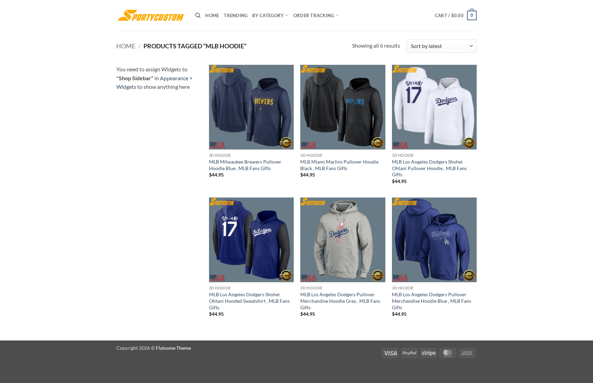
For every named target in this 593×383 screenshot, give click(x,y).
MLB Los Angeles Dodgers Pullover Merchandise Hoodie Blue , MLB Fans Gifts (431, 300)
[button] (456, 15)
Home (212, 15)
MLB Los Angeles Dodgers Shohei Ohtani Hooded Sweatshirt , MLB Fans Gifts (249, 300)
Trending (235, 15)
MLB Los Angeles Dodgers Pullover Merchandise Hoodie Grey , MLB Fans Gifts (340, 300)
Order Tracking (313, 15)
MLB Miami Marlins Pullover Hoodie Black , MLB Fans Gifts (339, 165)
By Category (268, 15)
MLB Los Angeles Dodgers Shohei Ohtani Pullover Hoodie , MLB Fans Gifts (429, 168)
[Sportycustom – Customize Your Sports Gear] (150, 15)
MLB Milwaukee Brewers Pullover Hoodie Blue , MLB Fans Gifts (245, 165)
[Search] (197, 15)
